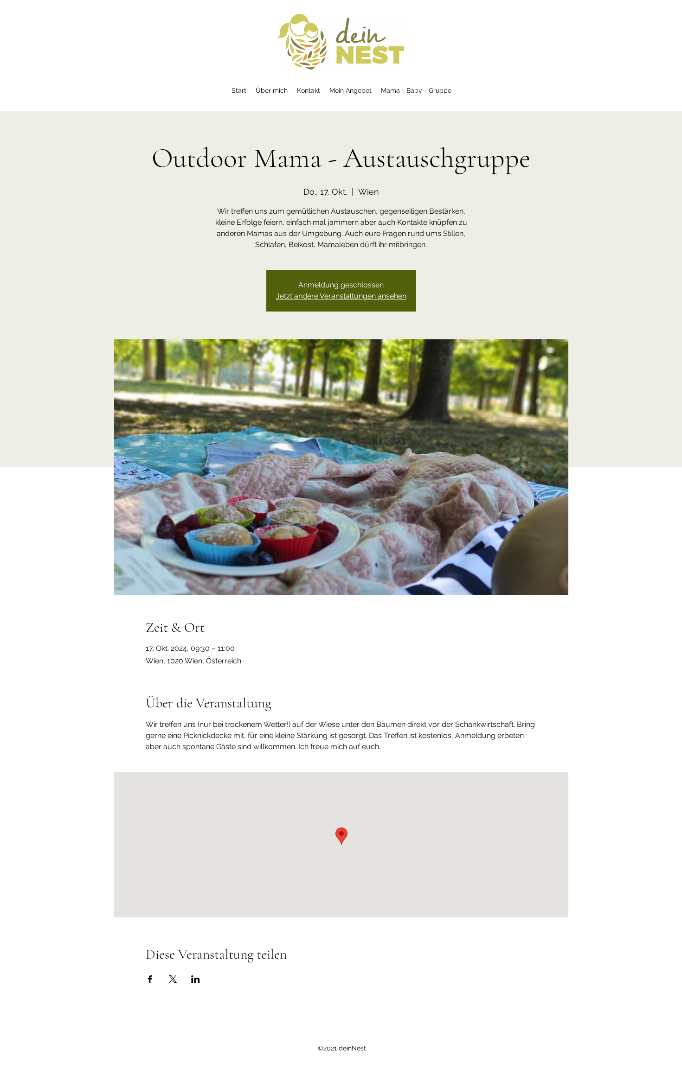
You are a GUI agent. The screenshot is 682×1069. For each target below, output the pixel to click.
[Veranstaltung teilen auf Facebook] (150, 979)
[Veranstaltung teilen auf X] (172, 979)
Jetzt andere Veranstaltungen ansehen (341, 296)
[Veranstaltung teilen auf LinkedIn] (195, 979)
